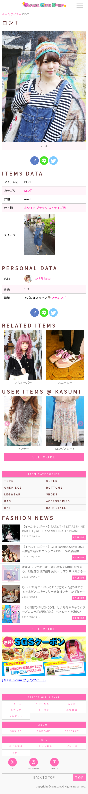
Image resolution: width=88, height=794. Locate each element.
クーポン (43, 709)
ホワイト (30, 208)
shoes (52, 494)
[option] (44, 90)
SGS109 (16, 731)
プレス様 (72, 746)
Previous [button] (7, 357)
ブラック (42, 208)
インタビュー (44, 703)
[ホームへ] (44, 4)
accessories (58, 501)
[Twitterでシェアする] (53, 160)
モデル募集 (16, 746)
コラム (16, 752)
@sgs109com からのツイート (24, 680)
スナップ (16, 709)
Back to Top (44, 777)
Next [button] (81, 357)
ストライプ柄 (56, 208)
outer (52, 480)
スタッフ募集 (44, 746)
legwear (12, 494)
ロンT (28, 191)
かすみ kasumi (44, 278)
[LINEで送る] (44, 160)
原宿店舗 (72, 709)
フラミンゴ (58, 298)
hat (7, 507)
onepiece (13, 487)
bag (7, 501)
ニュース (16, 703)
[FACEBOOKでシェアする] (34, 160)
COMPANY (44, 731)
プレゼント (16, 716)
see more (44, 457)
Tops (9, 480)
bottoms (54, 487)
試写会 (72, 703)
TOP (79, 777)
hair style (56, 507)
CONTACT (71, 731)
